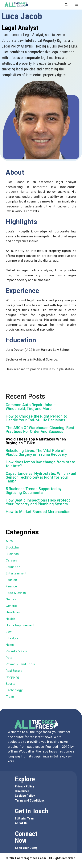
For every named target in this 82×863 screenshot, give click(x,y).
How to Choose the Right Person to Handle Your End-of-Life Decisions (36, 418)
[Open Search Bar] (66, 5)
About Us (21, 823)
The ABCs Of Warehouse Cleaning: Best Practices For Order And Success (40, 429)
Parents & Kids (16, 651)
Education (13, 567)
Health (10, 619)
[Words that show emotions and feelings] (16, 5)
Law (9, 632)
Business (12, 554)
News (10, 645)
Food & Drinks (16, 593)
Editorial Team (24, 818)
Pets (9, 658)
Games (11, 599)
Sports (10, 684)
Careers (11, 560)
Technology (14, 690)
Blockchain (13, 547)
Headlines (13, 612)
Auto (9, 541)
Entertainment (16, 573)
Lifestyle (12, 638)
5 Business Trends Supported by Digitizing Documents (34, 490)
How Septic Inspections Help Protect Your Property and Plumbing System (38, 502)
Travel (10, 696)
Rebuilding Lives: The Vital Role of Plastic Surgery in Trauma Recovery (36, 452)
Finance (11, 586)
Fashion (11, 580)
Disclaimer (22, 791)
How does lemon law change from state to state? (40, 464)
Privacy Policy (24, 786)
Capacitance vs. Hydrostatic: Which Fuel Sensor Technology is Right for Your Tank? (41, 477)
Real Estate (14, 671)
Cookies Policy (25, 796)
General (11, 606)
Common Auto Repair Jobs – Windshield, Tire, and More (31, 406)
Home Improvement (20, 625)
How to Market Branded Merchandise (38, 511)
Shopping (12, 677)
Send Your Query (26, 848)
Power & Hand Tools (20, 664)
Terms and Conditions (30, 800)
